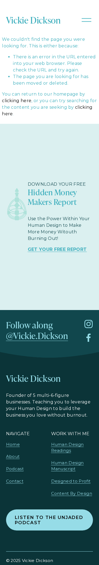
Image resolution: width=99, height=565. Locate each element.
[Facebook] (88, 337)
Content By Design (71, 493)
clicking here (16, 100)
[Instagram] (88, 324)
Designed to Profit (71, 481)
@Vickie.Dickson (37, 335)
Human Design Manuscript (67, 465)
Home (13, 444)
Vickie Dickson (33, 20)
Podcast (15, 468)
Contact (14, 481)
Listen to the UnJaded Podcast (49, 520)
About (13, 456)
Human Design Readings (67, 447)
